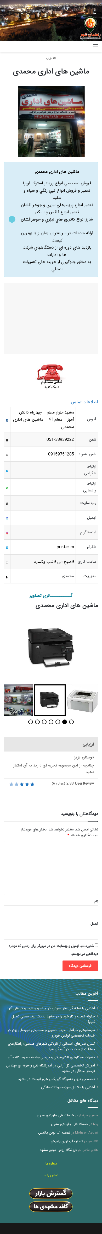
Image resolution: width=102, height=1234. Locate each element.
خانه (49, 58)
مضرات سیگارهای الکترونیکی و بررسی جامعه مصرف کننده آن (51, 1057)
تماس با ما (51, 1175)
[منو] (95, 48)
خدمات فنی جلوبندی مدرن (55, 1115)
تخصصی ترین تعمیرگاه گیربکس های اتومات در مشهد (56, 1079)
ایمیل (94, 923)
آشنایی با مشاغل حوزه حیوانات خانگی (68, 1087)
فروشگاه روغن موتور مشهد (58, 1150)
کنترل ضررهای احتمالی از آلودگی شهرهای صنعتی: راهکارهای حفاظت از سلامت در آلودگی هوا (51, 1046)
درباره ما (51, 1163)
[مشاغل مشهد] (82, 46)
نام (96, 901)
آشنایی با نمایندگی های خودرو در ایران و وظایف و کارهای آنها (51, 1008)
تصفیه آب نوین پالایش (54, 1132)
